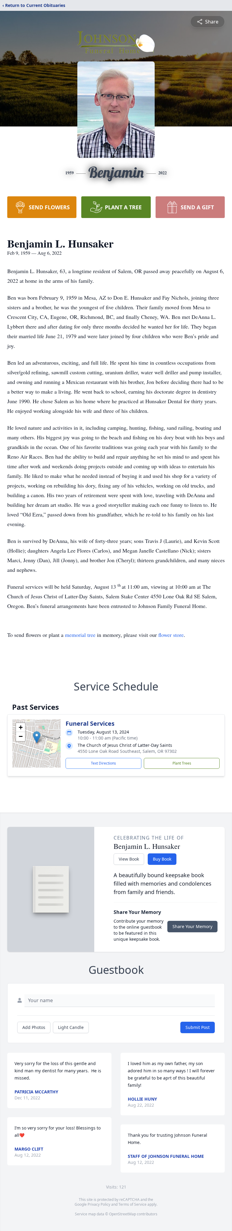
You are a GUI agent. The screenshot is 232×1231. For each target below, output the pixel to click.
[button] (36, 737)
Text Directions (103, 763)
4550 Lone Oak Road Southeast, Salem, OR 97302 (127, 751)
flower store (171, 634)
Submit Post (197, 1027)
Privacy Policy (99, 1204)
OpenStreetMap (122, 1214)
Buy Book (162, 859)
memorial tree (80, 634)
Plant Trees (181, 763)
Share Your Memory (192, 926)
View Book (129, 859)
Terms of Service (132, 1204)
